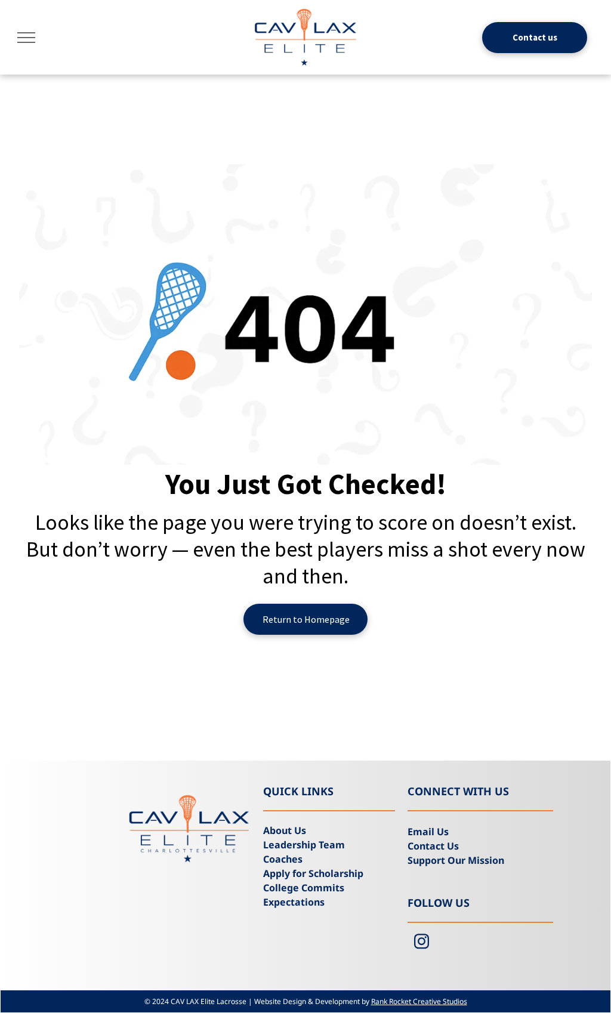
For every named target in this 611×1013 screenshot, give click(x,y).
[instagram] (421, 943)
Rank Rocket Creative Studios (419, 1001)
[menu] (26, 37)
